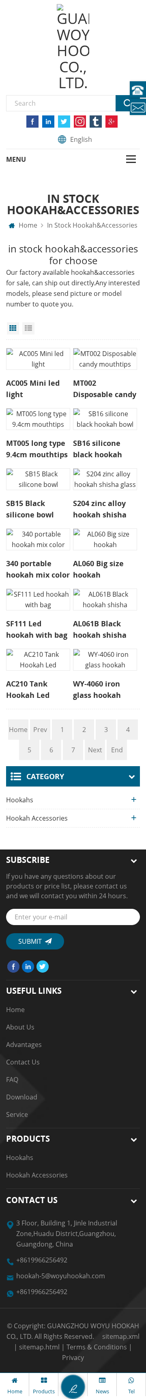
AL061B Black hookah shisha (100, 629)
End (117, 749)
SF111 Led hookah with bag (36, 629)
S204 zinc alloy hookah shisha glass (100, 509)
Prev (40, 729)
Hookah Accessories (37, 818)
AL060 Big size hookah (98, 569)
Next (95, 749)
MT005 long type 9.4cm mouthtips (37, 448)
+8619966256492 (41, 1260)
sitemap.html (39, 1347)
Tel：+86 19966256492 (138, 89)
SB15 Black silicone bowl (30, 508)
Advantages (24, 1044)
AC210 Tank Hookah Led (27, 689)
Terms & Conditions (97, 1347)
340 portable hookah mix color (38, 569)
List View (28, 328)
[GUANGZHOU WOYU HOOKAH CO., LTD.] (73, 47)
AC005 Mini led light (33, 388)
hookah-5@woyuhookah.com (60, 1275)
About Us (20, 1027)
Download (21, 1097)
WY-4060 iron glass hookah (97, 689)
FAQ (12, 1079)
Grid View (13, 328)
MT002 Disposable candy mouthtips (104, 389)
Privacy (73, 1357)
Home (27, 225)
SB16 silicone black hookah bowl (97, 449)
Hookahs (19, 799)
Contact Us (23, 1062)
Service (17, 1114)
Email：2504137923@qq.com (138, 107)
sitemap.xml (121, 1336)
